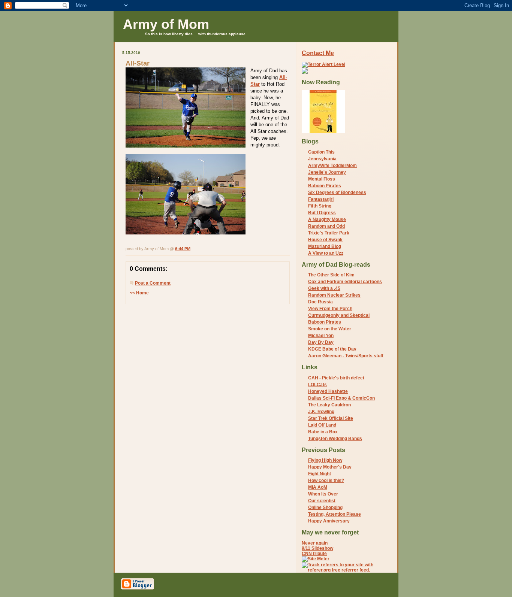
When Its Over (323, 494)
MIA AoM (317, 487)
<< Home (139, 293)
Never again (315, 543)
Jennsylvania (322, 158)
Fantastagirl (321, 199)
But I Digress (322, 212)
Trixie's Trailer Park (328, 233)
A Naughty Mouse (327, 219)
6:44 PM (182, 248)
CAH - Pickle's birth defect (336, 378)
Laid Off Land (322, 425)
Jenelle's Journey (327, 172)
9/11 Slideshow (317, 548)
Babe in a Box (323, 431)
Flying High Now (325, 460)
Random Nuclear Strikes (334, 295)
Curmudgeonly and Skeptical (339, 315)
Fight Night (319, 473)
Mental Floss (321, 179)
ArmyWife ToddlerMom (332, 165)
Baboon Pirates (324, 185)
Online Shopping (325, 507)
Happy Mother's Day (330, 467)
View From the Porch (330, 308)
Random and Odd (326, 226)
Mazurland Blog (324, 246)
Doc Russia (320, 301)
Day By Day (321, 342)
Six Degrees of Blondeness (337, 192)
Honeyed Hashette (328, 391)
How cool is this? (326, 480)
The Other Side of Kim (331, 275)
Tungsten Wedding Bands (335, 438)
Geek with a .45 (324, 288)
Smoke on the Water (329, 328)
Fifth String (319, 206)
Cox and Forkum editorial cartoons (345, 281)
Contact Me (318, 53)
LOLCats (317, 384)
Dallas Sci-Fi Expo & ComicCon (341, 398)
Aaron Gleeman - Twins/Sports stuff (345, 355)
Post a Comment (153, 283)
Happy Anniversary (329, 521)
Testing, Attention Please (334, 514)
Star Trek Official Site (330, 418)
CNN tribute (314, 553)
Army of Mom (166, 24)
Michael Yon (321, 335)
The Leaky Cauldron (329, 404)
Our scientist (321, 500)
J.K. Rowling (321, 411)
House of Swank (325, 239)
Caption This (321, 152)
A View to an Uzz (325, 253)
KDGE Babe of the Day (332, 349)
